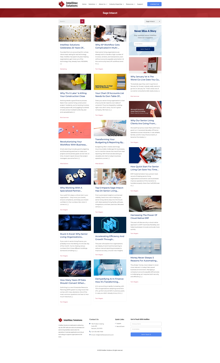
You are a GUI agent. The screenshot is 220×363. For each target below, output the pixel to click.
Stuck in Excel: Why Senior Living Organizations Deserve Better (74, 237)
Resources (129, 4)
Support (140, 4)
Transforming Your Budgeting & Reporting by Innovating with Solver (109, 142)
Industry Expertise (115, 4)
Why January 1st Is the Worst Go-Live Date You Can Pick (145, 79)
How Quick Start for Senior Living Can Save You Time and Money (145, 169)
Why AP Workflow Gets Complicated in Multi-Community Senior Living (108, 48)
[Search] (82, 21)
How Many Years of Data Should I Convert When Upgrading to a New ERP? (74, 283)
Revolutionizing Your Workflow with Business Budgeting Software (73, 144)
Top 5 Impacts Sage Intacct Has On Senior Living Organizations (109, 191)
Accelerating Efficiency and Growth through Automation (109, 239)
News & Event (120, 326)
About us (102, 4)
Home (84, 4)
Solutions (92, 4)
